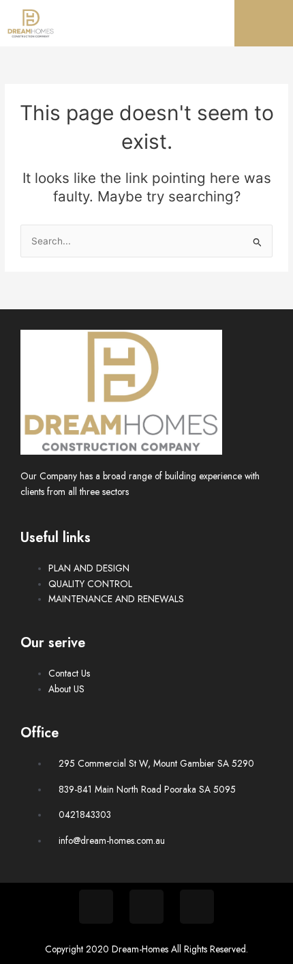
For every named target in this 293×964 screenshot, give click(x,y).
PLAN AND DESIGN (88, 568)
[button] (264, 23)
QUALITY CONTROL (90, 584)
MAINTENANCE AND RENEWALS (116, 599)
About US (66, 689)
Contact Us (69, 673)
